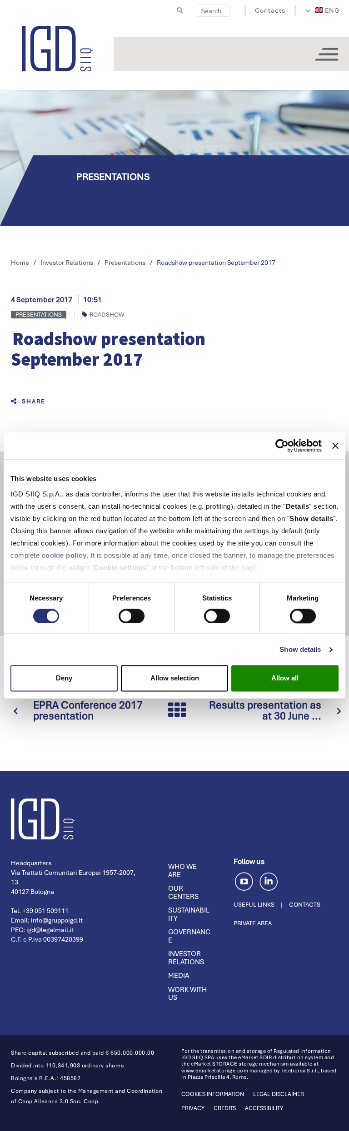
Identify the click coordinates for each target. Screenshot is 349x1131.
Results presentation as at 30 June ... (265, 710)
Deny (64, 678)
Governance (189, 936)
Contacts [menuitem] (270, 10)
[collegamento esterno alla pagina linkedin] (268, 880)
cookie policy (64, 555)
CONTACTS (304, 904)
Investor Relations (186, 958)
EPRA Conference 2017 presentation (88, 710)
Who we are (182, 870)
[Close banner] (335, 445)
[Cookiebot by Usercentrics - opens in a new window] (282, 445)
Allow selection (174, 678)
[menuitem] (327, 10)
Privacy (192, 1108)
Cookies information (212, 1094)
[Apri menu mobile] (326, 54)
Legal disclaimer (278, 1094)
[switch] (132, 616)
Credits (225, 1108)
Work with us (187, 993)
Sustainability (188, 914)
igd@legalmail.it (50, 930)
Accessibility (264, 1108)
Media (178, 975)
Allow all (285, 678)
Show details (300, 649)
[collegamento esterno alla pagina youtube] (245, 880)
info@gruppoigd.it (57, 920)
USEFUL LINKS (254, 904)
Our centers (183, 892)
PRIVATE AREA (253, 923)
